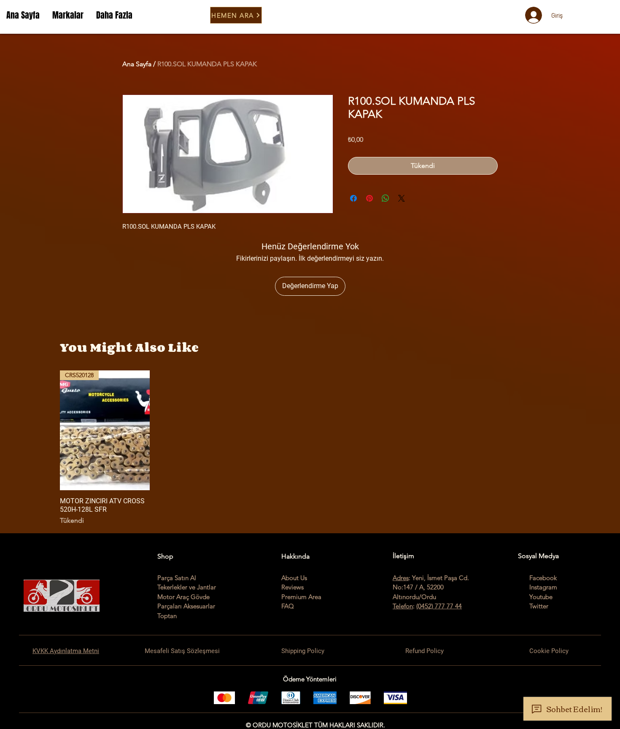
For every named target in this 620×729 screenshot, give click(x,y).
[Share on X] (401, 198)
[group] (310, 448)
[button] (68, 15)
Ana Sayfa (136, 64)
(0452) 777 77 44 (439, 606)
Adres (401, 578)
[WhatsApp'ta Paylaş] (385, 198)
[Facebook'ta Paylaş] (353, 198)
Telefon (403, 606)
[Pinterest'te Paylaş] (369, 198)
